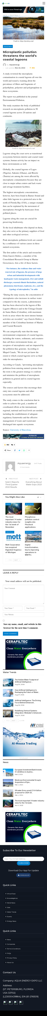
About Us (10, 962)
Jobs (8, 907)
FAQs (9, 953)
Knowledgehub (12, 898)
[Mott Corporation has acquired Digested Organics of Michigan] (13, 537)
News (9, 939)
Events (9, 916)
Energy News (11, 921)
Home (8, 504)
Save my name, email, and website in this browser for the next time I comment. (22, 626)
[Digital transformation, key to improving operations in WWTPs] (33, 537)
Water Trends (11, 912)
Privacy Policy (12, 958)
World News (8, 46)
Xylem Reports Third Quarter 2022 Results (12, 484)
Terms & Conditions (13, 949)
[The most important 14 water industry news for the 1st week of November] (13, 509)
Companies (11, 944)
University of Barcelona (20, 429)
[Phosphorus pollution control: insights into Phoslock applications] (33, 509)
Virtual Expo (11, 894)
